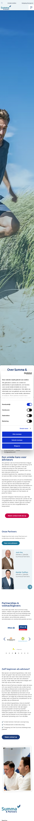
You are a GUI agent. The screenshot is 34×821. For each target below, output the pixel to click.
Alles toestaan (17, 434)
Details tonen (24, 428)
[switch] (29, 410)
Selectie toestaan (17, 440)
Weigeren (17, 446)
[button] (2, 3)
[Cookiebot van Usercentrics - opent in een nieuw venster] (24, 373)
